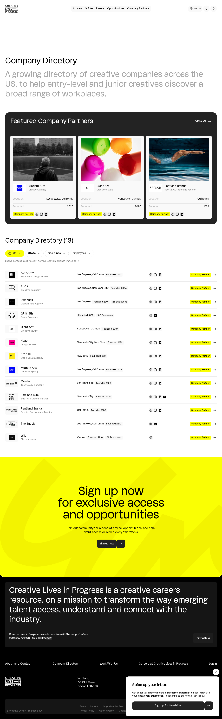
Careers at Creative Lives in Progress (163, 664)
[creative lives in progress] (11, 9)
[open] (206, 9)
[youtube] (164, 397)
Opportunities (115, 8)
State (34, 254)
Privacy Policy (87, 711)
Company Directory (65, 664)
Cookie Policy (106, 711)
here (49, 638)
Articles (77, 8)
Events (100, 8)
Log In (213, 664)
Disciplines (55, 254)
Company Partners (138, 8)
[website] (37, 214)
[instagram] (41, 214)
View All (200, 121)
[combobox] (195, 9)
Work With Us (109, 664)
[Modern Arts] (43, 159)
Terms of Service (89, 706)
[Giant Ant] (111, 159)
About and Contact (18, 664)
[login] (213, 9)
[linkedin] (46, 214)
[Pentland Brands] (179, 159)
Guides (89, 8)
